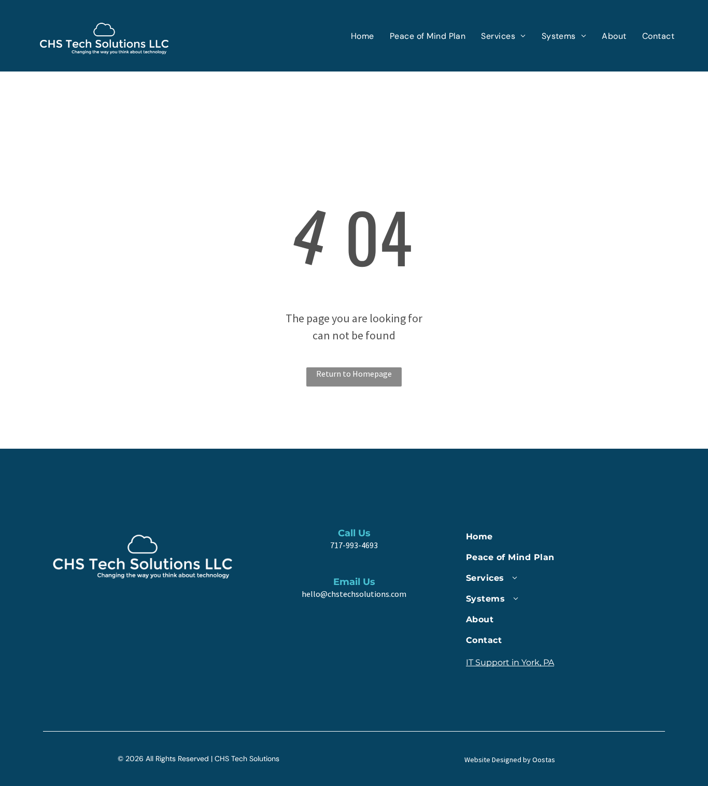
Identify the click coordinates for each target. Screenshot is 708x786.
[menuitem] (362, 36)
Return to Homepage (354, 373)
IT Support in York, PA (510, 662)
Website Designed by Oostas (509, 759)
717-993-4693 (354, 545)
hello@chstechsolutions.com (354, 594)
